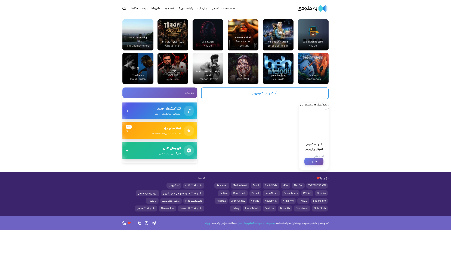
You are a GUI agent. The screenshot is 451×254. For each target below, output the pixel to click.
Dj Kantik (285, 208)
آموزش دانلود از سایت (207, 8)
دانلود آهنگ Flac (193, 201)
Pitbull (255, 193)
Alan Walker (167, 208)
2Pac (285, 186)
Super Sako (319, 201)
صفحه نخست (228, 8)
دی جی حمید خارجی (147, 193)
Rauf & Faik (271, 186)
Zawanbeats (291, 193)
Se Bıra (224, 193)
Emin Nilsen (271, 193)
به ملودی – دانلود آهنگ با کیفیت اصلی (313, 8)
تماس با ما (156, 8)
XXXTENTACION (317, 186)
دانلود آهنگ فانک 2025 (191, 208)
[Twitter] (139, 223)
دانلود (314, 161)
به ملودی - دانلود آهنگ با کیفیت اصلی (256, 223)
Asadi (256, 186)
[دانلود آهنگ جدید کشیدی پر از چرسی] (314, 120)
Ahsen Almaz (238, 201)
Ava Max (221, 201)
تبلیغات (144, 8)
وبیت (208, 223)
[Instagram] (146, 223)
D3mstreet (302, 208)
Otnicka (321, 193)
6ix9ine (255, 201)
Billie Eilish (320, 208)
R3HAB (307, 193)
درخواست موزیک (186, 8)
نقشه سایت (169, 8)
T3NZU (303, 201)
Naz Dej (298, 186)
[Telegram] (154, 223)
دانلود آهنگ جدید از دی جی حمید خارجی (182, 193)
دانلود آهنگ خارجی (146, 208)
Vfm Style (288, 201)
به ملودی (152, 201)
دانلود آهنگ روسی (171, 201)
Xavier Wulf (271, 201)
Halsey (235, 208)
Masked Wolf (240, 186)
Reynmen (222, 186)
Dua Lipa (269, 208)
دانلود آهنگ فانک (193, 186)
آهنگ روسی (173, 186)
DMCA (134, 8)
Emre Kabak (252, 208)
